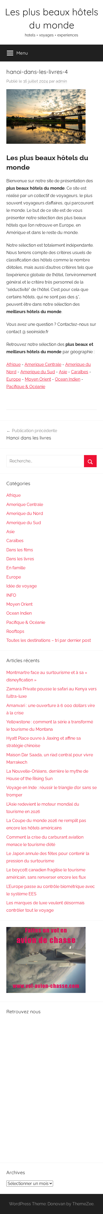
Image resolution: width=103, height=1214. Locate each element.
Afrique (13, 364)
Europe (13, 379)
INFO (11, 595)
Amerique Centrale (43, 364)
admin (61, 81)
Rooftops (15, 631)
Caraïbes (79, 371)
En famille (15, 567)
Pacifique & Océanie (25, 386)
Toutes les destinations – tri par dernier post (48, 640)
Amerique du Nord (24, 513)
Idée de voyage (21, 586)
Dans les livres (20, 558)
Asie (63, 371)
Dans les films (19, 549)
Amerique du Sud (37, 371)
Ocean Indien (67, 379)
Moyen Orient (38, 379)
